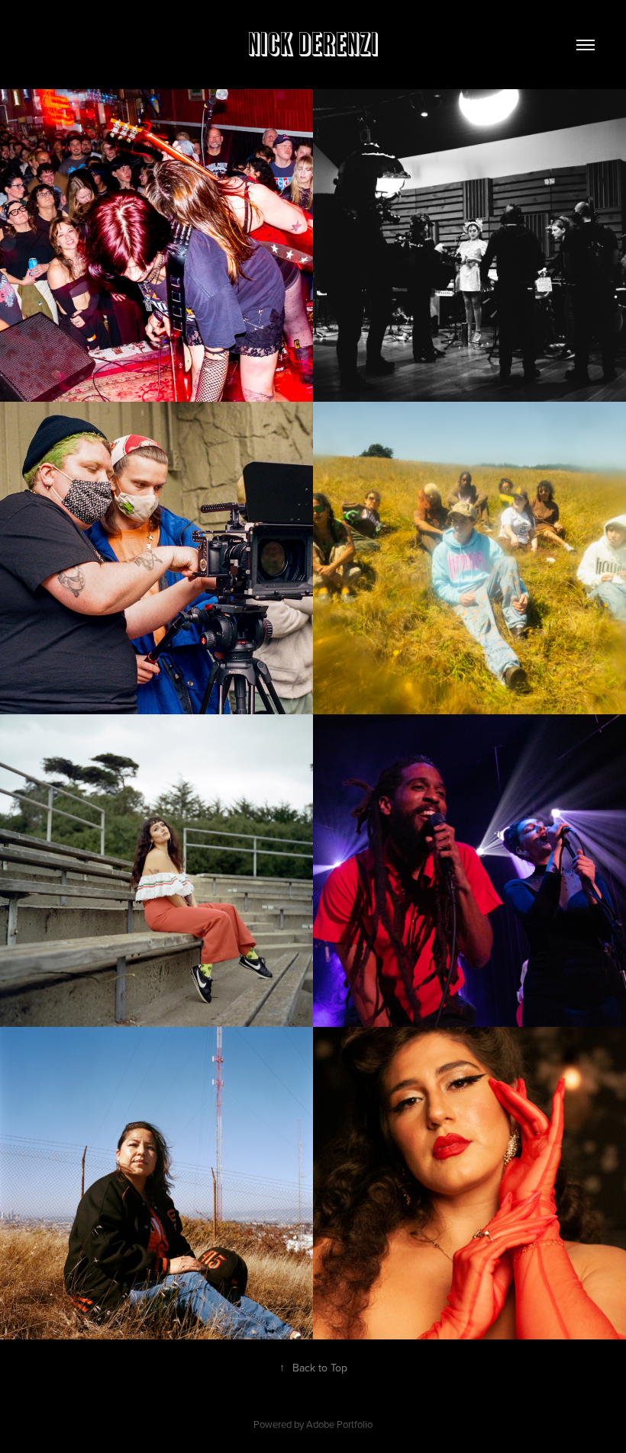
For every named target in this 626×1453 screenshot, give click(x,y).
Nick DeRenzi (313, 44)
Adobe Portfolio (339, 1424)
